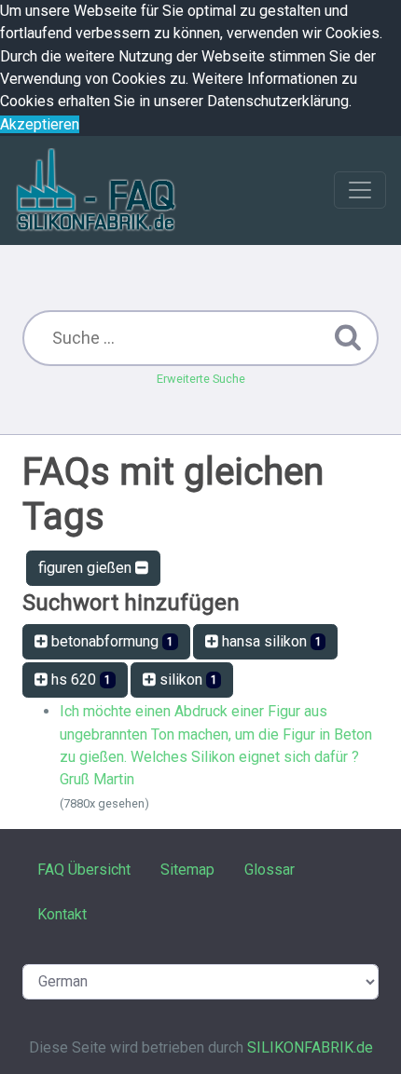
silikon (186, 679)
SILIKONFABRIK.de (310, 1047)
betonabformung (110, 641)
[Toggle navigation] (360, 190)
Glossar (269, 869)
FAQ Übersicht (84, 869)
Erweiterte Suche (201, 379)
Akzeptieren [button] (39, 124)
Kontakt (62, 914)
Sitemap (187, 869)
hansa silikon (270, 641)
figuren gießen (86, 568)
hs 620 (79, 679)
